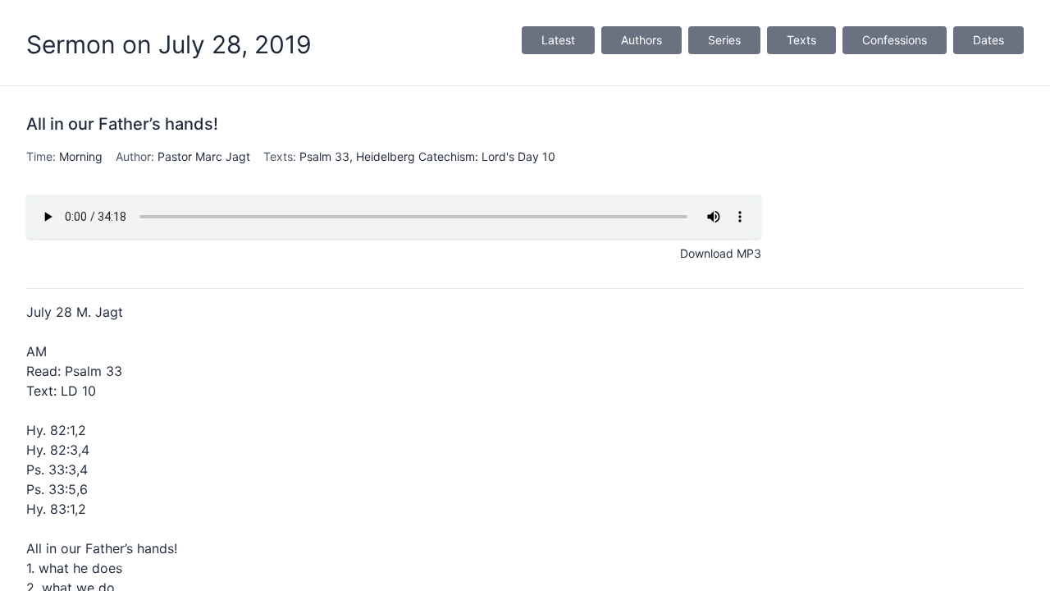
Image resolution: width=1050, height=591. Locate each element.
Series (724, 40)
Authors (641, 40)
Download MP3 (720, 253)
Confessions (894, 40)
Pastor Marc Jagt (204, 156)
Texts (801, 40)
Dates (988, 40)
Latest (558, 40)
